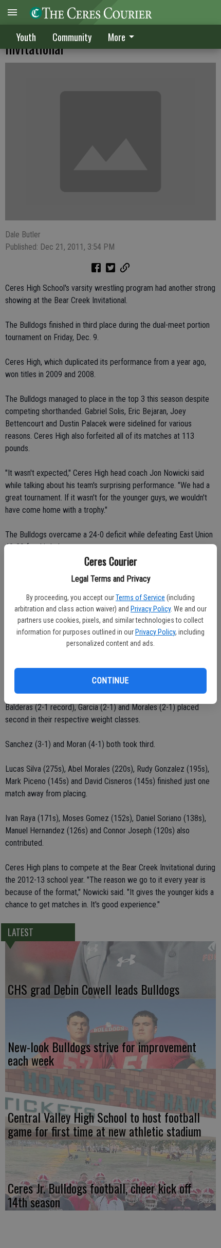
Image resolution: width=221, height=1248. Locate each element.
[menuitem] (124, 37)
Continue (110, 680)
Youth (26, 37)
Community (71, 37)
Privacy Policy (151, 609)
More (116, 37)
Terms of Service (140, 597)
